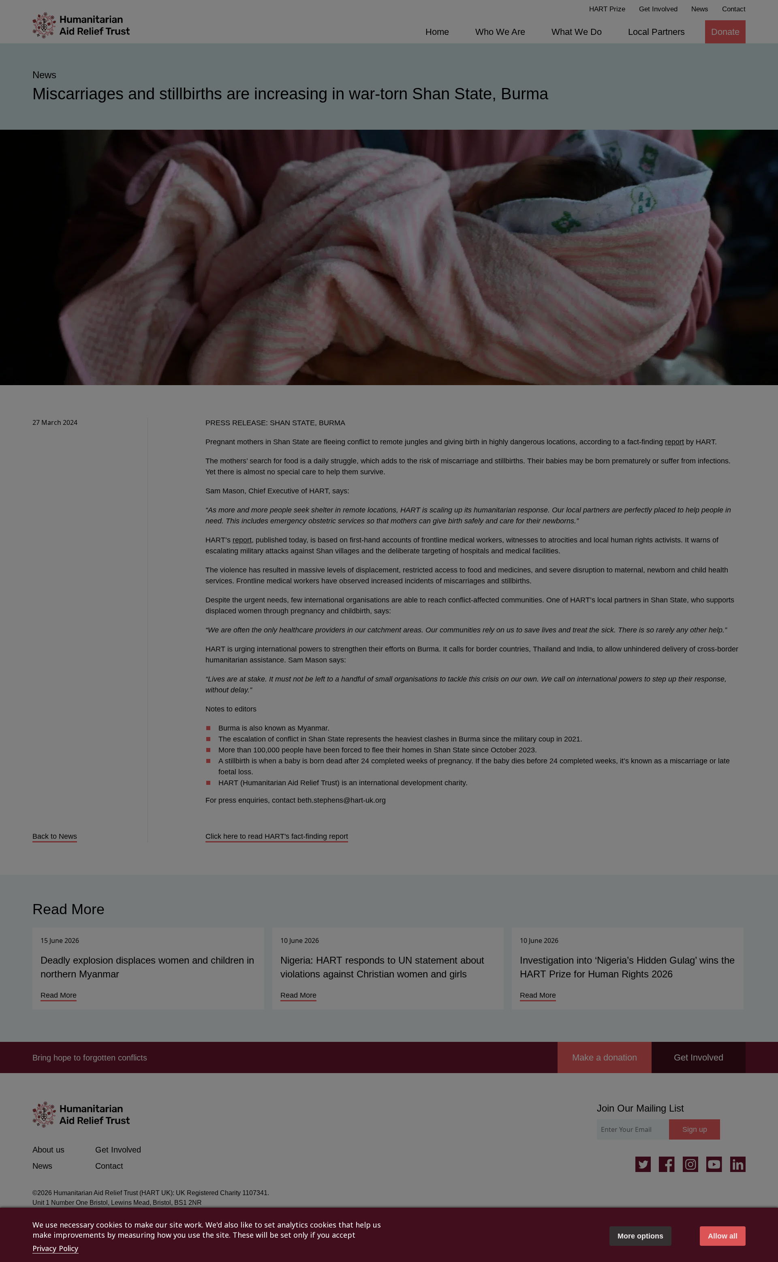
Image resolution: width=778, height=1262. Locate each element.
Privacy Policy (55, 1248)
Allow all (722, 1236)
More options (640, 1236)
